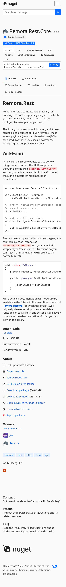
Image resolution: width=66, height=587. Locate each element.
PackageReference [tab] (34, 50)
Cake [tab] (7, 59)
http (29, 455)
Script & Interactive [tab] (26, 54)
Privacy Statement (39, 570)
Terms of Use (41, 566)
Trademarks (10, 574)
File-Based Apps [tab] (47, 54)
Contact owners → (12, 428)
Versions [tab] (51, 85)
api (47, 455)
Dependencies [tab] (15, 85)
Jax (11, 435)
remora (9, 455)
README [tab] (12, 78)
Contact (9, 497)
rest (20, 455)
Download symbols (17, 396)
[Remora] (5, 443)
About (28, 566)
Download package (17, 390)
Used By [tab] (34, 85)
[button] (54, 65)
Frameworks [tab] (30, 78)
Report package (15, 415)
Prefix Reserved (16, 37)
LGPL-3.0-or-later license (20, 384)
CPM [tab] (49, 50)
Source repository (16, 377)
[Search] (58, 12)
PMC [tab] (19, 50)
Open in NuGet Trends (19, 409)
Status (8, 509)
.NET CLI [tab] (8, 50)
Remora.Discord (12, 305)
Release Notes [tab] (14, 91)
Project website (15, 371)
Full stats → (9, 332)
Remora (14, 443)
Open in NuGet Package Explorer (25, 403)
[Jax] (5, 435)
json (38, 455)
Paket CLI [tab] (9, 54)
